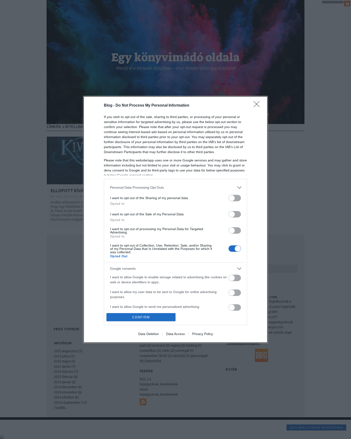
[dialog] (175, 219)
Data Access (175, 334)
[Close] (258, 105)
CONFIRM (141, 317)
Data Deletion (148, 334)
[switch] (235, 198)
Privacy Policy (202, 334)
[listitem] (175, 187)
